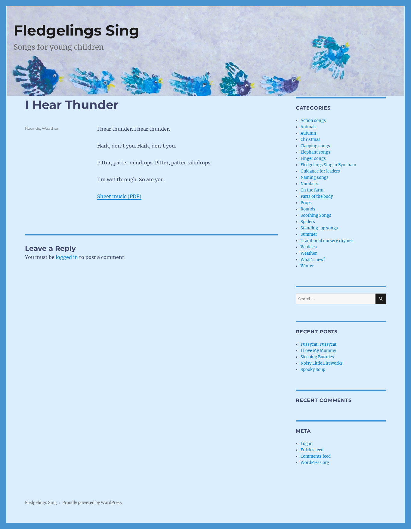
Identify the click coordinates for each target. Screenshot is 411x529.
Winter (307, 266)
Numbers (309, 183)
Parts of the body (317, 196)
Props (306, 202)
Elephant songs (315, 152)
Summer (309, 234)
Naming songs (315, 177)
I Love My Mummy (318, 350)
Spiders (308, 221)
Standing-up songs (319, 228)
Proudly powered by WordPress (92, 502)
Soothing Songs (316, 215)
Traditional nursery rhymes (327, 240)
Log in (307, 443)
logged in (67, 257)
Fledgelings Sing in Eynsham (328, 164)
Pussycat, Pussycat (318, 344)
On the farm (312, 190)
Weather (50, 128)
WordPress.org (315, 462)
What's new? (313, 259)
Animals (309, 126)
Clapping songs (315, 145)
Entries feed (312, 450)
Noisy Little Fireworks (322, 363)
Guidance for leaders (320, 171)
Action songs (313, 120)
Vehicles (309, 247)
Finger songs (313, 158)
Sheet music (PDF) (119, 196)
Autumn (308, 133)
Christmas (310, 139)
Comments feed (316, 456)
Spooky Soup (313, 369)
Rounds (32, 128)
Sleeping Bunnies (317, 356)
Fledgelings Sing (76, 30)
